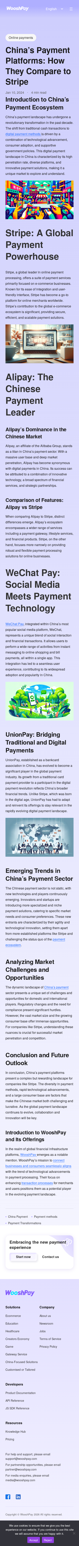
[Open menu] (71, 8)
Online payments (21, 37)
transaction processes (37, 1182)
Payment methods (45, 1216)
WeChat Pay (14, 624)
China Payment (18, 1216)
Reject (48, 1540)
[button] (23, 1257)
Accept (33, 1540)
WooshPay (28, 1154)
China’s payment (56, 987)
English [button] (51, 8)
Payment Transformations (24, 1223)
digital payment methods (23, 134)
